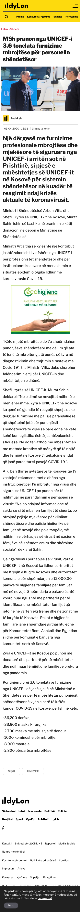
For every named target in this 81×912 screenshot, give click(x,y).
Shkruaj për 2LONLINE (28, 843)
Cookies (64, 860)
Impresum (8, 868)
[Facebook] (3, 828)
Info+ (21, 811)
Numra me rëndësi (13, 851)
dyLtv (56, 819)
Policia (62, 811)
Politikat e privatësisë (43, 860)
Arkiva (21, 868)
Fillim (4, 29)
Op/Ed (30, 819)
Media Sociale (66, 843)
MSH (11, 771)
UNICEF (33, 771)
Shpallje (57, 16)
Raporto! (50, 843)
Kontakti (7, 843)
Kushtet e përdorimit (14, 860)
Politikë (49, 811)
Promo (20, 16)
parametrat (45, 898)
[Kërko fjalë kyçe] (6, 16)
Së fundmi (9, 811)
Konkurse (8, 877)
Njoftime (22, 877)
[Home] (16, 6)
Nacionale (34, 811)
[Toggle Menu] (75, 6)
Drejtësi (7, 819)
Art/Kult (43, 819)
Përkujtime (71, 16)
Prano (11, 905)
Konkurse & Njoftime (38, 16)
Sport (19, 819)
